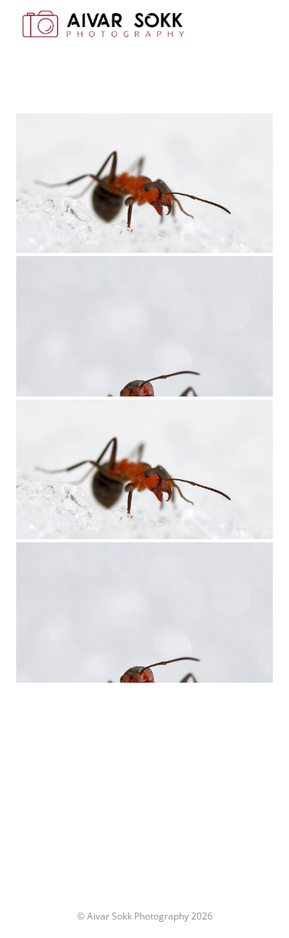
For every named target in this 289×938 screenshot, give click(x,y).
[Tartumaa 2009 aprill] (145, 183)
